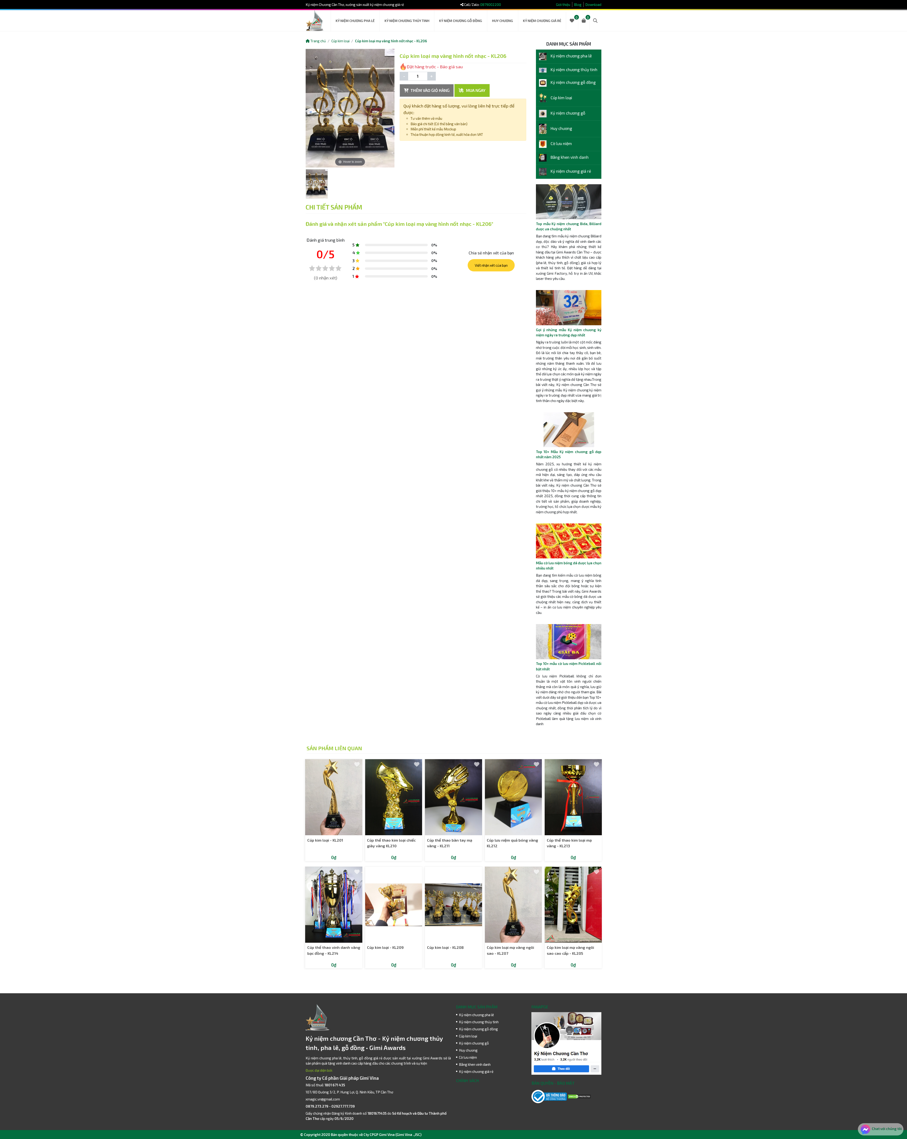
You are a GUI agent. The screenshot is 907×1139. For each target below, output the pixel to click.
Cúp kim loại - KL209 (385, 947)
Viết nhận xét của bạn (491, 265)
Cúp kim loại (340, 41)
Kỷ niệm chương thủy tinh (407, 21)
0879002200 (490, 4)
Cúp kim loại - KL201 (325, 840)
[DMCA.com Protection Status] (579, 1096)
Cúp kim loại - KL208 (445, 947)
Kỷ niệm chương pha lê (355, 21)
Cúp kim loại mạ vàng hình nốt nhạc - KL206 (391, 41)
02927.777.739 (343, 1106)
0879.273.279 (317, 1106)
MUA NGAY (475, 90)
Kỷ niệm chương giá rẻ (542, 21)
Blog (578, 4)
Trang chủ (318, 41)
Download (593, 4)
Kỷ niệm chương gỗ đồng (460, 21)
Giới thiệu (563, 4)
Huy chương (502, 21)
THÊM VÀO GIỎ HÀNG (429, 90)
